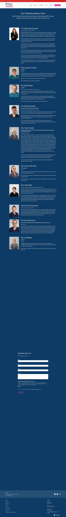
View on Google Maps (8, 495)
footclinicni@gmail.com (51, 506)
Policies (7, 510)
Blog (46, 5)
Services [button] (7, 503)
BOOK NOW (57, 5)
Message (19, 373)
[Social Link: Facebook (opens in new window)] (55, 494)
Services (41, 5)
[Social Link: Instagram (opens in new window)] (57, 494)
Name (19, 359)
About (35, 5)
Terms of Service (38, 389)
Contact (51, 5)
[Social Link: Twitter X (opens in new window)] (60, 494)
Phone (19, 368)
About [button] (6, 502)
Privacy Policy (32, 389)
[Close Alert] (65, 1)
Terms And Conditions (10, 512)
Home (31, 5)
